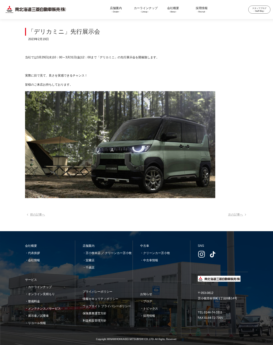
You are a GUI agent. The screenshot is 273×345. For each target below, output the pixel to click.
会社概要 (31, 245)
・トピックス (149, 308)
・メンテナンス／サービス (43, 308)
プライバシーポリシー (97, 291)
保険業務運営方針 (94, 313)
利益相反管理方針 (94, 320)
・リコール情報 (35, 323)
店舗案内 (89, 245)
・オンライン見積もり (40, 294)
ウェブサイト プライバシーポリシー (107, 306)
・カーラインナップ (38, 287)
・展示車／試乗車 (37, 315)
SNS (201, 245)
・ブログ (146, 301)
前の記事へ (37, 214)
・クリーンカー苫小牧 (155, 253)
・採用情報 (147, 315)
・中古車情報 (149, 260)
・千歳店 (89, 267)
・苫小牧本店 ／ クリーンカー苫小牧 (107, 253)
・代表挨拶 (32, 253)
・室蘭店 (89, 260)
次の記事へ (235, 214)
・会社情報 (32, 260)
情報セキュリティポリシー (100, 298)
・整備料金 (32, 301)
